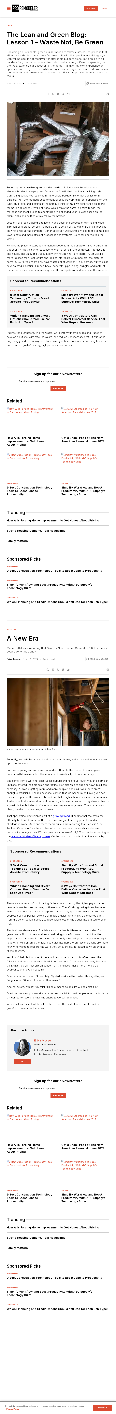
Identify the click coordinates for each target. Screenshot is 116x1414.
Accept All (102, 1408)
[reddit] (63, 94)
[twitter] (58, 94)
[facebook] (47, 94)
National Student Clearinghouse (30, 836)
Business (11, 629)
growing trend (61, 815)
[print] (107, 94)
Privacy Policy (12, 1409)
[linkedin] (52, 94)
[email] (68, 94)
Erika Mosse (14, 659)
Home (9, 26)
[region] (58, 1407)
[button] (9, 8)
